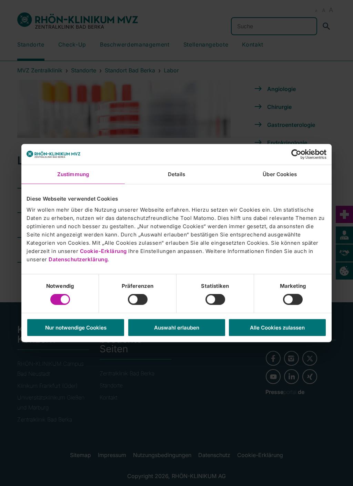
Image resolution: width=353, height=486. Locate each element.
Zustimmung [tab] (73, 174)
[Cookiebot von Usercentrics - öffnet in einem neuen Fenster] (296, 154)
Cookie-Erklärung (103, 250)
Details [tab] (176, 174)
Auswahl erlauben (176, 327)
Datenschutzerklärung (78, 259)
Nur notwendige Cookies (76, 327)
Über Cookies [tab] (280, 174)
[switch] (138, 299)
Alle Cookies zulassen (277, 327)
